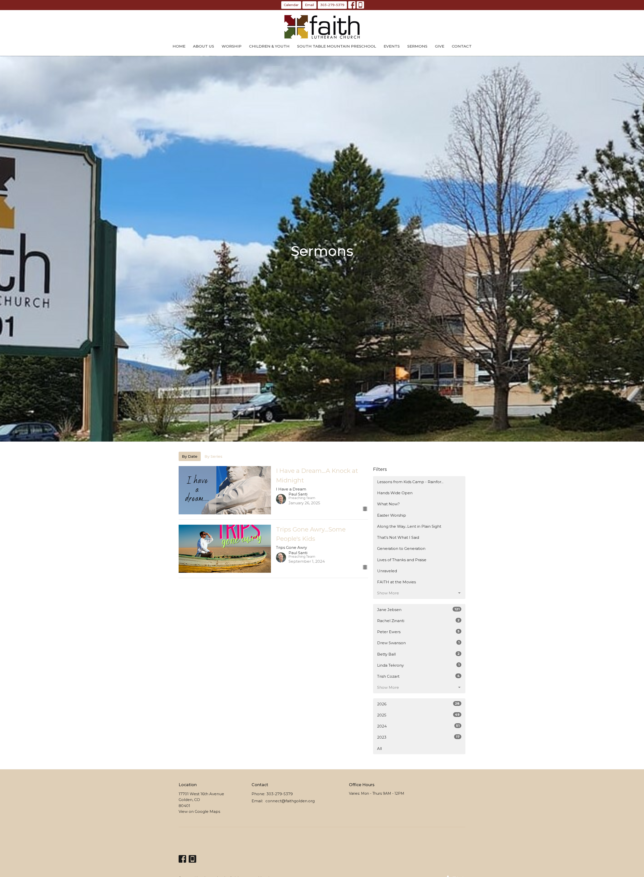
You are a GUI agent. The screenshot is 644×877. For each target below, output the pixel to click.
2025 (418, 714)
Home (179, 46)
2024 (418, 726)
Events (392, 46)
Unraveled (387, 570)
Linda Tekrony (418, 665)
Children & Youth (269, 46)
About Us (203, 46)
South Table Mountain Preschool (336, 46)
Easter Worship (391, 515)
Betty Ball (418, 654)
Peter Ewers (418, 631)
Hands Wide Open (395, 492)
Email (309, 5)
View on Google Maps (199, 811)
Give (439, 46)
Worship (232, 46)
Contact (462, 46)
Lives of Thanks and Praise (401, 559)
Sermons (417, 46)
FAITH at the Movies (396, 582)
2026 (418, 703)
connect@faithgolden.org (290, 800)
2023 (418, 737)
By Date (189, 456)
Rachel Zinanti (418, 620)
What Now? (388, 504)
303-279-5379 (332, 5)
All (379, 748)
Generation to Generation (401, 548)
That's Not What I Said (398, 537)
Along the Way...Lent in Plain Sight (409, 526)
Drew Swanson (418, 642)
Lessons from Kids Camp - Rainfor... (410, 481)
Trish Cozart (418, 676)
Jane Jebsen (418, 609)
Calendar (291, 5)
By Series (213, 456)
